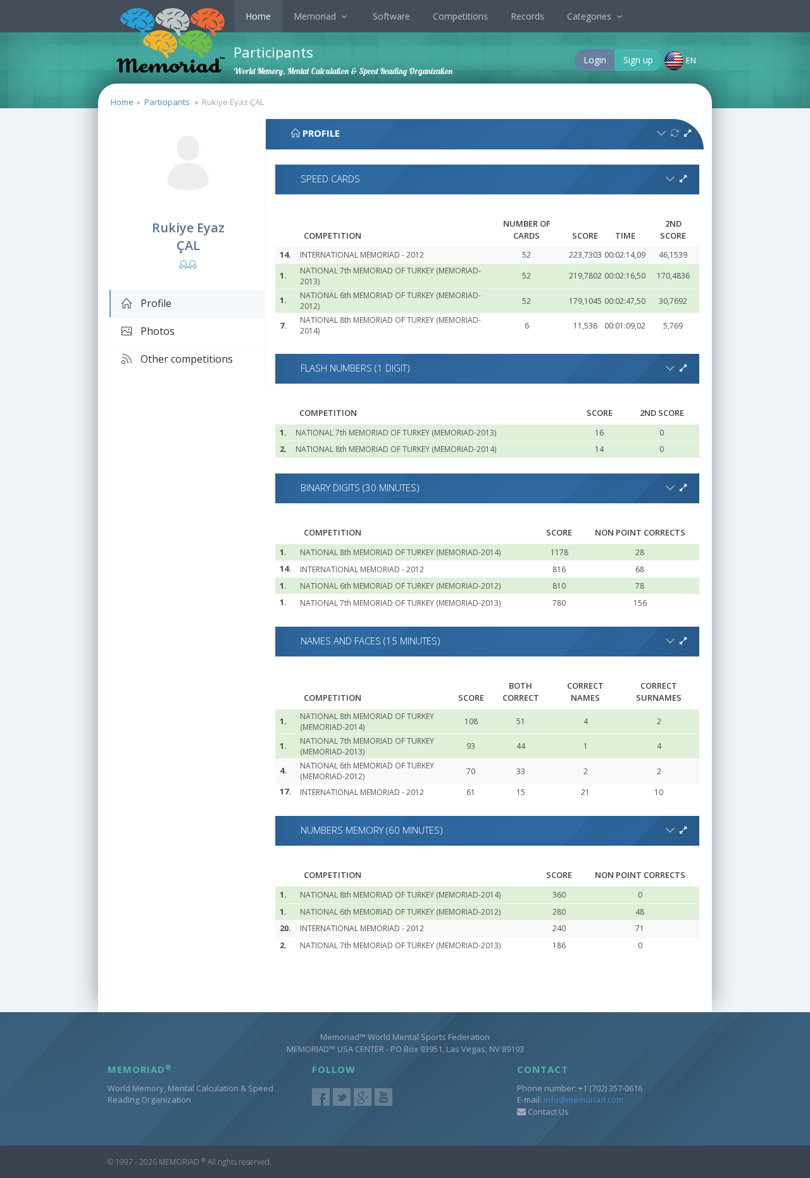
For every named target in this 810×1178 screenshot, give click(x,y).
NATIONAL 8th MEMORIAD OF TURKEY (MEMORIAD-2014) (396, 449)
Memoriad (316, 16)
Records (527, 16)
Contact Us (547, 1111)
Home (258, 16)
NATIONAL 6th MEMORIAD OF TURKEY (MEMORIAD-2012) (400, 585)
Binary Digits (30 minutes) (360, 487)
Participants (167, 102)
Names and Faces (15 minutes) (370, 640)
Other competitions (185, 359)
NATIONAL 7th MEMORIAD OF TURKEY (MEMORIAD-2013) (396, 432)
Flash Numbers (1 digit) (355, 367)
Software (391, 16)
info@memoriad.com (583, 1099)
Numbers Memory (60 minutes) (372, 830)
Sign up (638, 60)
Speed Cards (330, 178)
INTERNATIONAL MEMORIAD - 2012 (362, 254)
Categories (590, 16)
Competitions (460, 16)
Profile (154, 303)
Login (594, 60)
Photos (156, 331)
